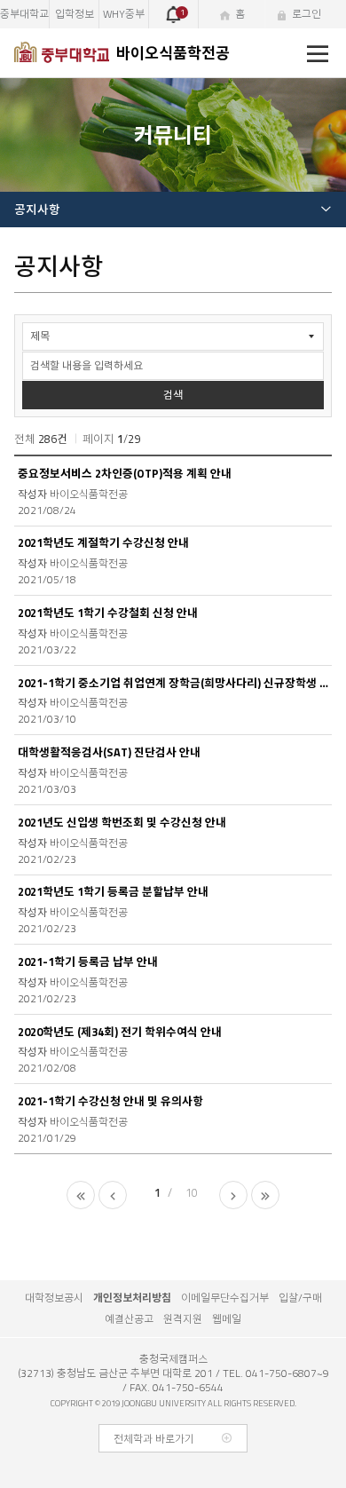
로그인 (306, 13)
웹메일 (226, 1318)
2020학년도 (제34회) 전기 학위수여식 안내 (120, 1032)
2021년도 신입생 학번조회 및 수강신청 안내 (122, 822)
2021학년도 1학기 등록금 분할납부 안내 (113, 891)
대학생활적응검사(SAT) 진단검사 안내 (109, 752)
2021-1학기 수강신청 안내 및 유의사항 (110, 1101)
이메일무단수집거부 (225, 1297)
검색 (173, 394)
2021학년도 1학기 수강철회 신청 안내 (108, 613)
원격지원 (182, 1318)
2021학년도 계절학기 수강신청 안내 (103, 542)
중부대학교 (24, 13)
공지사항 (37, 209)
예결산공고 (129, 1318)
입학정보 (74, 13)
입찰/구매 (300, 1297)
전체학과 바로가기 (154, 1439)
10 (191, 1192)
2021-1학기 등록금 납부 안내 (88, 962)
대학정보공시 (54, 1297)
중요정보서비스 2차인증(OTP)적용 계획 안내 (125, 473)
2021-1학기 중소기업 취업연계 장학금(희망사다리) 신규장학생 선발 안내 (173, 683)
